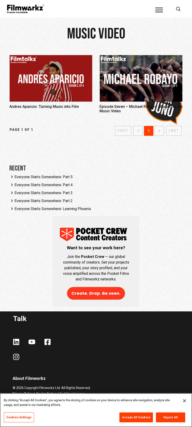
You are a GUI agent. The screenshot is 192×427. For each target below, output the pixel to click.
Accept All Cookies (136, 417)
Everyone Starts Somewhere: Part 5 (44, 177)
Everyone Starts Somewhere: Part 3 (44, 193)
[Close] (184, 401)
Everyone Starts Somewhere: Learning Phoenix (53, 209)
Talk (19, 318)
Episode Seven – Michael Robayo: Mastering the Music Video (141, 86)
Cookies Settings (18, 417)
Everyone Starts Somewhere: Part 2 (44, 201)
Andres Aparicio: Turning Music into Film (50, 86)
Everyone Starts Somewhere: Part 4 (44, 185)
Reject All (170, 417)
